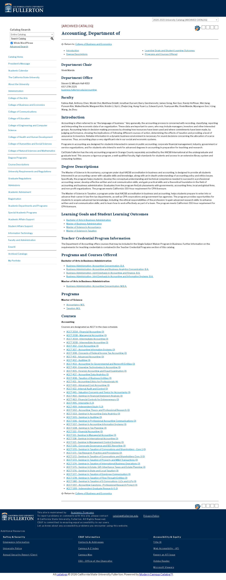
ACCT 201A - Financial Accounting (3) (85, 331)
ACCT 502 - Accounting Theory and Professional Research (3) (98, 410)
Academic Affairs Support (21, 219)
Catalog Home (15, 56)
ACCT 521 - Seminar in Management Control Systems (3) (95, 442)
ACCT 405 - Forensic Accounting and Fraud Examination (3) (96, 371)
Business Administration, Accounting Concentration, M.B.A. (96, 286)
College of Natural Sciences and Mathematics (31, 150)
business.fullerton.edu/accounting (79, 89)
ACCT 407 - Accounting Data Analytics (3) (87, 374)
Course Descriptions (18, 164)
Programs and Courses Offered (161, 54)
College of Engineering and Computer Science (27, 128)
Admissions (14, 185)
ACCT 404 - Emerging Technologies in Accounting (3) (93, 367)
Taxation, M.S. (73, 308)
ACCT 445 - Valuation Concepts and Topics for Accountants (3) (98, 392)
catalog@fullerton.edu (125, 516)
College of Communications (22, 111)
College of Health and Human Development (30, 137)
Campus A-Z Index (88, 548)
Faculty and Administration (22, 240)
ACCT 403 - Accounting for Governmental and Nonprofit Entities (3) (100, 363)
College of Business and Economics (26, 105)
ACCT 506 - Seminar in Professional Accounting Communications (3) (101, 420)
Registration (14, 198)
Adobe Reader (161, 561)
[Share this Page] (208, 27)
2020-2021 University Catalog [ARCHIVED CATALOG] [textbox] (180, 20)
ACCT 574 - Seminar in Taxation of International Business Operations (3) (103, 463)
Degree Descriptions (77, 54)
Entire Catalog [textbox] (18, 34)
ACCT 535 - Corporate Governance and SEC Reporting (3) (96, 445)
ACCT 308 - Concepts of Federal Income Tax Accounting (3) (96, 353)
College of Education (19, 118)
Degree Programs (17, 157)
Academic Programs (82, 512)
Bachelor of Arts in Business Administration (88, 220)
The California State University (24, 77)
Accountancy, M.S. (75, 304)
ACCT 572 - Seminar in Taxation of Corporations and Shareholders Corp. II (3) (105, 456)
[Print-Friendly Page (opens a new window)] (212, 27)
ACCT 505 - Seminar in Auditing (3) (84, 417)
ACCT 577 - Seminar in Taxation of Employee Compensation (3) (98, 474)
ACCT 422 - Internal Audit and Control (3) (87, 388)
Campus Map (85, 554)
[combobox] (185, 20)
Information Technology (20, 233)
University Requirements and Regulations (29, 171)
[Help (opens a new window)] (216, 27)
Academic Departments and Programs (27, 205)
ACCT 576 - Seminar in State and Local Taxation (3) (92, 470)
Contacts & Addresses (91, 542)
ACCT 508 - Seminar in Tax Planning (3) (86, 428)
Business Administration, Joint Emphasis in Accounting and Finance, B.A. (103, 273)
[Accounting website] (197, 28)
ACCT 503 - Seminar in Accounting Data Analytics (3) (93, 413)
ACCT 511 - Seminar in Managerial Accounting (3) (91, 435)
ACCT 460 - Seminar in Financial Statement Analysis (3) (94, 395)
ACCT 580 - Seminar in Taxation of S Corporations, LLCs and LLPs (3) (101, 481)
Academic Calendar (18, 70)
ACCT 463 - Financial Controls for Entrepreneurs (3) (92, 399)
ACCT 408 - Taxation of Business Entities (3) (89, 378)
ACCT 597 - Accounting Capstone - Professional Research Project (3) (101, 485)
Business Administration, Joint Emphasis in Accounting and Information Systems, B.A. (109, 276)
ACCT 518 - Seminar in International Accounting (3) (92, 438)
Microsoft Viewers (163, 567)
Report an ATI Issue (164, 554)
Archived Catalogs (17, 253)
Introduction (72, 50)
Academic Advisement (19, 192)
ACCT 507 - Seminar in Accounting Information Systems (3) (96, 424)
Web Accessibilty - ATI (166, 548)
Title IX (157, 542)
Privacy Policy (151, 516)
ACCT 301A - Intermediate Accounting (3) (87, 338)
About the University (18, 84)
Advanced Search (19, 46)
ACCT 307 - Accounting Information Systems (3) (90, 349)
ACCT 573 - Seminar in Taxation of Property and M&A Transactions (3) (102, 460)
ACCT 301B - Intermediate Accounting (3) (87, 342)
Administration (15, 91)
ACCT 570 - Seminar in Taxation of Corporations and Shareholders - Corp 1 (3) (106, 449)
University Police (12, 548)
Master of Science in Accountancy (83, 227)
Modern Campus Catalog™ (156, 574)
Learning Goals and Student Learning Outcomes (170, 50)
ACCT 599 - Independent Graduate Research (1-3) (92, 488)
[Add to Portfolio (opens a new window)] (203, 27)
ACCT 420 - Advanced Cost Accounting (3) (88, 385)
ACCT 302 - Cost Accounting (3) (82, 346)
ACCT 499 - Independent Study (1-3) (84, 406)
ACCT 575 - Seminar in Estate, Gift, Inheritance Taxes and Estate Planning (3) (105, 467)
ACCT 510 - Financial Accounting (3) (84, 431)
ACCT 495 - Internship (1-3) (80, 403)
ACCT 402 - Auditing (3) (78, 360)
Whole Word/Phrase (23, 43)
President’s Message (19, 63)
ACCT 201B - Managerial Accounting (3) (86, 335)
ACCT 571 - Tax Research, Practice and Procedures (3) (94, 452)
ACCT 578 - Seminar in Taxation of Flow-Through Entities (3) (96, 477)
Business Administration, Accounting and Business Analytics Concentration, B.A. (107, 269)
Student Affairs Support (20, 226)
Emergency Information (16, 542)
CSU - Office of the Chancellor (95, 561)
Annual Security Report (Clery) (20, 554)
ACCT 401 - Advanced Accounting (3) (85, 356)
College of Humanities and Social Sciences (30, 143)
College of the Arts (18, 98)
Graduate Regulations (19, 178)
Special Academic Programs (22, 212)
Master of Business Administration (84, 223)
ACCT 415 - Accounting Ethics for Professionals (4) (92, 381)
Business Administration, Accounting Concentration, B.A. (95, 265)
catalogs (62, 574)
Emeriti (11, 247)
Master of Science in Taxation (81, 230)
